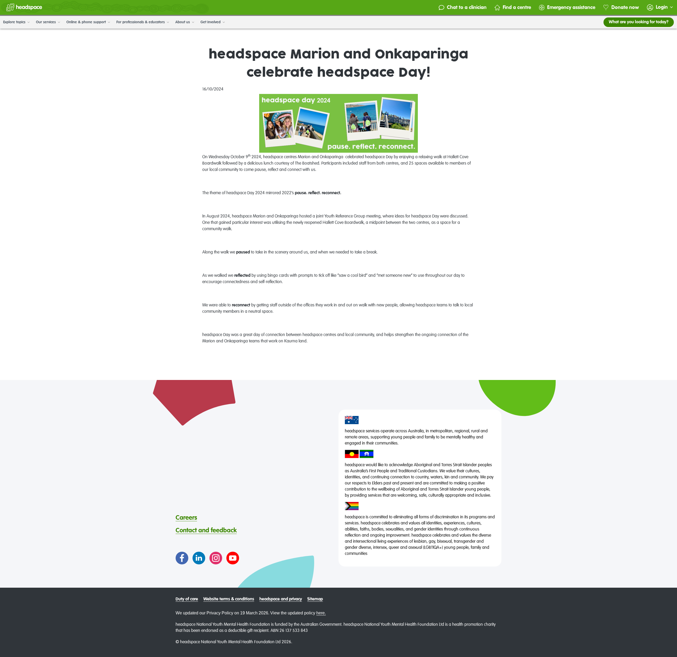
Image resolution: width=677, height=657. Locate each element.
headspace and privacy (280, 599)
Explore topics (14, 22)
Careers (186, 518)
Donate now (625, 7)
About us (183, 22)
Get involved (211, 22)
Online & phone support (86, 22)
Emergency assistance (571, 7)
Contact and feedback (206, 530)
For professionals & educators (141, 22)
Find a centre (517, 7)
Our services (46, 22)
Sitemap (315, 599)
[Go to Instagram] (215, 558)
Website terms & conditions (228, 599)
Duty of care (187, 599)
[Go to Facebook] (182, 558)
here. (321, 613)
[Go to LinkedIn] (199, 558)
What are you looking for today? (639, 22)
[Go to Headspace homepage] (24, 7)
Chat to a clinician (467, 7)
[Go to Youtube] (232, 558)
